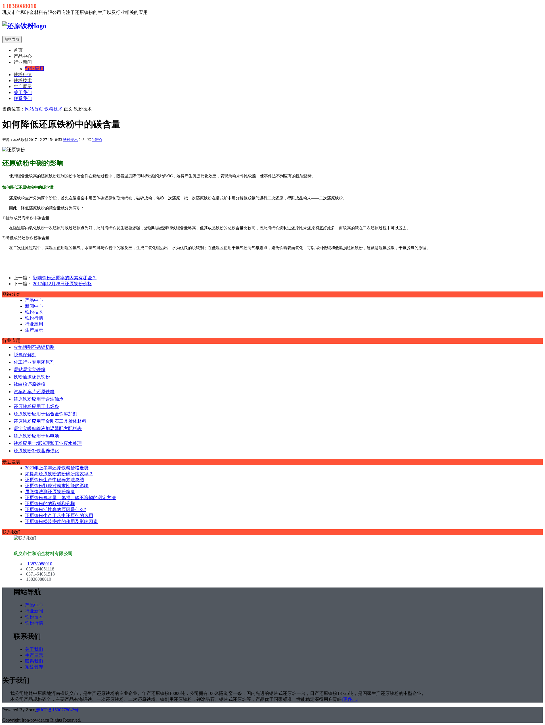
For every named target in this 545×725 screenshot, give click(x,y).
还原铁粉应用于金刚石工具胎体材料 (50, 421)
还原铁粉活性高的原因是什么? (55, 509)
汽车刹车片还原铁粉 (34, 391)
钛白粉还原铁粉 (29, 384)
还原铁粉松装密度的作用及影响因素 (61, 521)
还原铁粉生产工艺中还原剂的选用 (59, 515)
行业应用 (34, 324)
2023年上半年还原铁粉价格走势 (57, 467)
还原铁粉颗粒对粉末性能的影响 (57, 485)
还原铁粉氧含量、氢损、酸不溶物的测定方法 (70, 497)
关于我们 (23, 92)
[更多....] (350, 699)
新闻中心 (34, 306)
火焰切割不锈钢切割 (34, 347)
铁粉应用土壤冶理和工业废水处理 (48, 443)
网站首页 (34, 109)
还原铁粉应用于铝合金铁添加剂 (45, 413)
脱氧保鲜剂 (25, 354)
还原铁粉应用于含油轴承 (39, 399)
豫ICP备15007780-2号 (57, 709)
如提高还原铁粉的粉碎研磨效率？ (59, 473)
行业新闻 (34, 611)
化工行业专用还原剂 (34, 362)
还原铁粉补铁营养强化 (36, 450)
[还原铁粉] (24, 26)
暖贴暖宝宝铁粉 (29, 369)
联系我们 (23, 98)
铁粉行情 (34, 318)
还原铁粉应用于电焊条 (36, 406)
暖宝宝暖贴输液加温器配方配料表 (48, 428)
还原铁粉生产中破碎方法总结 (54, 479)
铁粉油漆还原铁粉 (32, 376)
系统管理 (34, 667)
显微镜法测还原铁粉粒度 (50, 491)
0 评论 (97, 140)
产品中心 (34, 300)
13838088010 (39, 563)
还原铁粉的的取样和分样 (50, 503)
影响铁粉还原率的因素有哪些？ (65, 277)
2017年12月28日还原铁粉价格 (62, 283)
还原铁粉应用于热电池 (36, 436)
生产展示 (34, 330)
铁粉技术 (53, 109)
